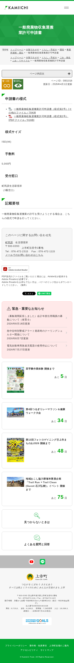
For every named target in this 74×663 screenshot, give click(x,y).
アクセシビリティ (29, 650)
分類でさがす (32, 49)
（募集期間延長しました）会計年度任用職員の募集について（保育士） (34, 318)
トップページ (16, 49)
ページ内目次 (37, 73)
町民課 (9, 242)
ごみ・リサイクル (21, 60)
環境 (62, 49)
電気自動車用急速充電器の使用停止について (32, 345)
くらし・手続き (49, 49)
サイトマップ (47, 650)
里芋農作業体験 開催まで (40, 368)
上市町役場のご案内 (59, 645)
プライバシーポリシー (16, 645)
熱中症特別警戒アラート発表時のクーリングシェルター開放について (34, 332)
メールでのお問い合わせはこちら (24, 255)
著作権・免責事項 (38, 645)
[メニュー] (66, 8)
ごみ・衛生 (65, 57)
